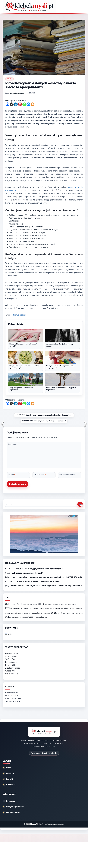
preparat (47, 613)
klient (14, 608)
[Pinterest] (20, 104)
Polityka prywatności (15, 807)
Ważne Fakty (10, 659)
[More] (32, 104)
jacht (66, 604)
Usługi (9, 79)
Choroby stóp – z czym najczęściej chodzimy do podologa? (44, 415)
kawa (8, 608)
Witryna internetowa (68, 475)
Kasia (7, 569)
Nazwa (11, 475)
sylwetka (24, 617)
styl (7, 617)
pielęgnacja (34, 613)
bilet (13, 604)
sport (77, 613)
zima (42, 617)
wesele (37, 617)
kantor (70, 604)
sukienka (18, 617)
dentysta (34, 604)
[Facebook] (7, 104)
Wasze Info (10, 671)
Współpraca (11, 785)
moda (76, 608)
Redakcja (10, 773)
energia (50, 604)
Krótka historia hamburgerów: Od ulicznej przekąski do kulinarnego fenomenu (46, 585)
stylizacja (12, 617)
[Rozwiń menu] (83, 6)
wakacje (30, 617)
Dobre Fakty (10, 665)
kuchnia (41, 608)
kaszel (74, 604)
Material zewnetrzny (17, 93)
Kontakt (9, 779)
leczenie (47, 608)
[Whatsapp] (24, 104)
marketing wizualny (56, 608)
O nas (8, 768)
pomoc (41, 613)
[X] (12, 104)
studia (81, 613)
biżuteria (19, 604)
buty (25, 604)
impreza (61, 604)
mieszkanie (69, 608)
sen (68, 613)
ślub (46, 617)
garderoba (55, 604)
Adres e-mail (39, 475)
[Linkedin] (16, 104)
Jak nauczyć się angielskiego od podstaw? (44, 421)
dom (46, 604)
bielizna (8, 604)
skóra (72, 613)
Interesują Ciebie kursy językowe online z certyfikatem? (37, 569)
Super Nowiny (11, 656)
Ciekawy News (11, 674)
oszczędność (25, 613)
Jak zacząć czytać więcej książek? (27, 573)
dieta (41, 603)
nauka (80, 608)
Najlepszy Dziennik (13, 653)
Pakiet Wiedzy (11, 662)
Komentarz (13, 444)
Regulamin (10, 801)
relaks (64, 613)
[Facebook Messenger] (28, 104)
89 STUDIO (10, 581)
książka (35, 608)
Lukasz (8, 577)
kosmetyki (27, 608)
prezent (56, 612)
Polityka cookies (13, 812)
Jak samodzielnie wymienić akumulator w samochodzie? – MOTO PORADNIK (47, 577)
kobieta (20, 608)
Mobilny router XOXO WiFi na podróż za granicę (38, 581)
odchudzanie (16, 613)
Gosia (7, 573)
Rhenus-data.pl (19, 315)
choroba (29, 604)
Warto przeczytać (16, 647)
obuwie (7, 613)
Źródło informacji (12, 668)
